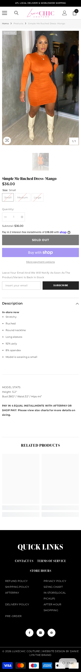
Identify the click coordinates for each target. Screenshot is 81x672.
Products (18, 23)
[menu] (4, 12)
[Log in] (64, 13)
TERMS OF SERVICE (51, 561)
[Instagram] (40, 633)
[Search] (16, 12)
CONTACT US (24, 561)
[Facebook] (29, 633)
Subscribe (60, 285)
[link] (20, 507)
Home (5, 23)
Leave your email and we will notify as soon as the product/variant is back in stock (36, 275)
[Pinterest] (51, 633)
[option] (40, 88)
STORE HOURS (40, 571)
